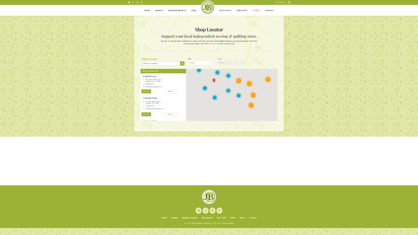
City (219, 59)
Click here (212, 44)
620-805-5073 (150, 84)
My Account (207, 218)
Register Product (189, 218)
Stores (242, 218)
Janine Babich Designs (200, 223)
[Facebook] (129, 2)
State (189, 59)
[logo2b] (208, 7)
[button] (214, 81)
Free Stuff (221, 218)
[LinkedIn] (137, 2)
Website (170, 91)
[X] (133, 2)
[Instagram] (141, 2)
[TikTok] (212, 211)
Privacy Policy (228, 223)
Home (164, 218)
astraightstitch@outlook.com (155, 108)
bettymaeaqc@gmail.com (154, 87)
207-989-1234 (150, 106)
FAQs (232, 218)
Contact (252, 218)
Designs (174, 218)
